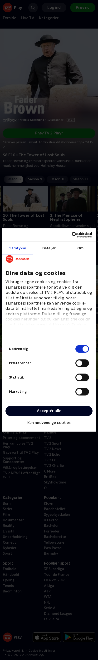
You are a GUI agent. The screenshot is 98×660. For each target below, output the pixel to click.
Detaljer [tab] (49, 248)
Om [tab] (80, 248)
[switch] (82, 363)
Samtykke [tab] (17, 248)
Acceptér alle (49, 411)
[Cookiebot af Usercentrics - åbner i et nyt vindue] (72, 235)
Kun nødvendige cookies (49, 422)
